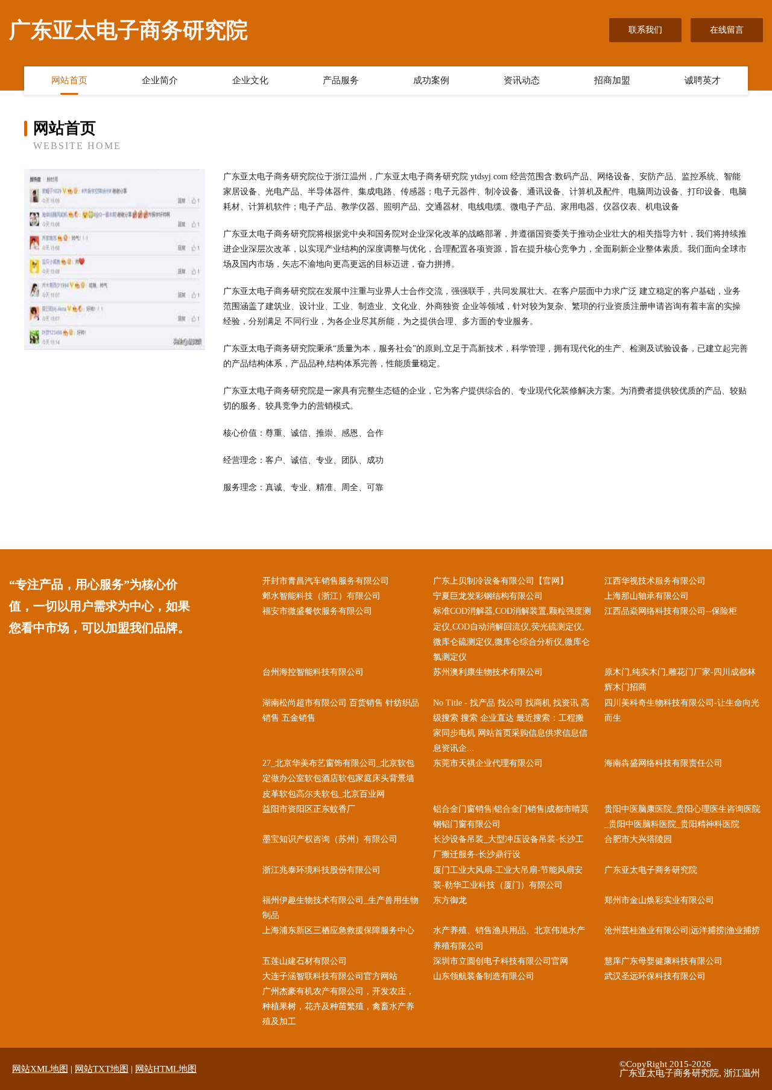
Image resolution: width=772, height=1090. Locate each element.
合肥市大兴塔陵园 (638, 839)
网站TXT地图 (101, 1069)
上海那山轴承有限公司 (646, 596)
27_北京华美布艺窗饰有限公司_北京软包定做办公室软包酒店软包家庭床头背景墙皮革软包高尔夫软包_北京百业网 (338, 778)
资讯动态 (522, 80)
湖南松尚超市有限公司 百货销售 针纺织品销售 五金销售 (340, 710)
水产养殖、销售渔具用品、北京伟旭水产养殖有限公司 (509, 938)
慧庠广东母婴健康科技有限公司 (663, 961)
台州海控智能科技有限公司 (313, 672)
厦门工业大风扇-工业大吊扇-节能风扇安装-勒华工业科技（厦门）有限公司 (508, 877)
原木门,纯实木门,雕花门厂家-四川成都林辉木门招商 (680, 680)
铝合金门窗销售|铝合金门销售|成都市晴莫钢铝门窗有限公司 (511, 817)
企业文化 (250, 80)
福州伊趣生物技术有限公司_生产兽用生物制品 (340, 908)
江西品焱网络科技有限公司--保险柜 (670, 611)
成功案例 (431, 80)
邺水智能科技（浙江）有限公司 (321, 596)
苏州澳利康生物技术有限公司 (488, 672)
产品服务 (341, 80)
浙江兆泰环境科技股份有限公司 (321, 870)
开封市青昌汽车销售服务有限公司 (325, 580)
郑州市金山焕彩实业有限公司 (659, 900)
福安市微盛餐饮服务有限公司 (317, 611)
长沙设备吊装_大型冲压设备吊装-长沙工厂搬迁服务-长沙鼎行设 (508, 847)
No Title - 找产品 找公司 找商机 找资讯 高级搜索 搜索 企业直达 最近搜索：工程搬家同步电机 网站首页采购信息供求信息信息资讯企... (511, 725)
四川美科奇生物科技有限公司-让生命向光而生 (681, 710)
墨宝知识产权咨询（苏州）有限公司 (329, 839)
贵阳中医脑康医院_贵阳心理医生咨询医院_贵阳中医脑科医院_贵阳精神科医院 (682, 817)
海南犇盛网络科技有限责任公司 (663, 763)
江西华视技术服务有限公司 (655, 580)
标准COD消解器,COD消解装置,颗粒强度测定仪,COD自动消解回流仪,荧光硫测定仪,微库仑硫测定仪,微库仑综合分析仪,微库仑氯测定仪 (512, 634)
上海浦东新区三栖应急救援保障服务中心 (338, 930)
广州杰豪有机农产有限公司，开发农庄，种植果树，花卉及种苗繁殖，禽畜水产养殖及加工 (338, 1006)
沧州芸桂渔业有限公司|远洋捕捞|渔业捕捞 (682, 930)
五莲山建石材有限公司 (304, 961)
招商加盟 (612, 80)
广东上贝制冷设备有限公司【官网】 (500, 580)
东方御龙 (450, 900)
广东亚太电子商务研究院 (650, 870)
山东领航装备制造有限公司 (483, 976)
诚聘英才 (703, 80)
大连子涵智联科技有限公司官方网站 (329, 976)
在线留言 (727, 29)
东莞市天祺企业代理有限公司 (488, 763)
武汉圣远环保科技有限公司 (655, 976)
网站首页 (69, 80)
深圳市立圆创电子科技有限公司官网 (500, 961)
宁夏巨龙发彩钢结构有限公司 (488, 596)
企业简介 (160, 80)
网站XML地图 (40, 1069)
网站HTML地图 (166, 1069)
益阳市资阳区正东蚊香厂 (308, 809)
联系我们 (645, 29)
